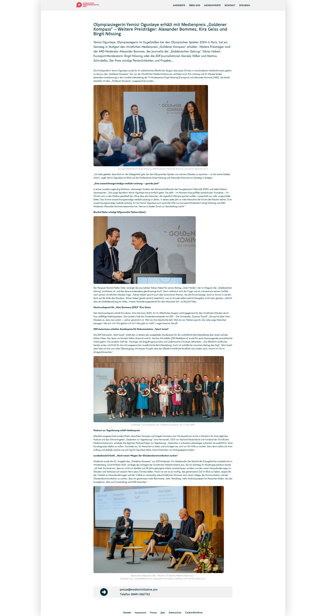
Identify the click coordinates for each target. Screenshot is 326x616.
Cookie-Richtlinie (194, 612)
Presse (153, 612)
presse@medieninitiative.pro (139, 589)
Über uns (194, 5)
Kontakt (230, 5)
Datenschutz (175, 612)
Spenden (244, 5)
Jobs (163, 612)
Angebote (179, 5)
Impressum (140, 612)
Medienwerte (212, 5)
